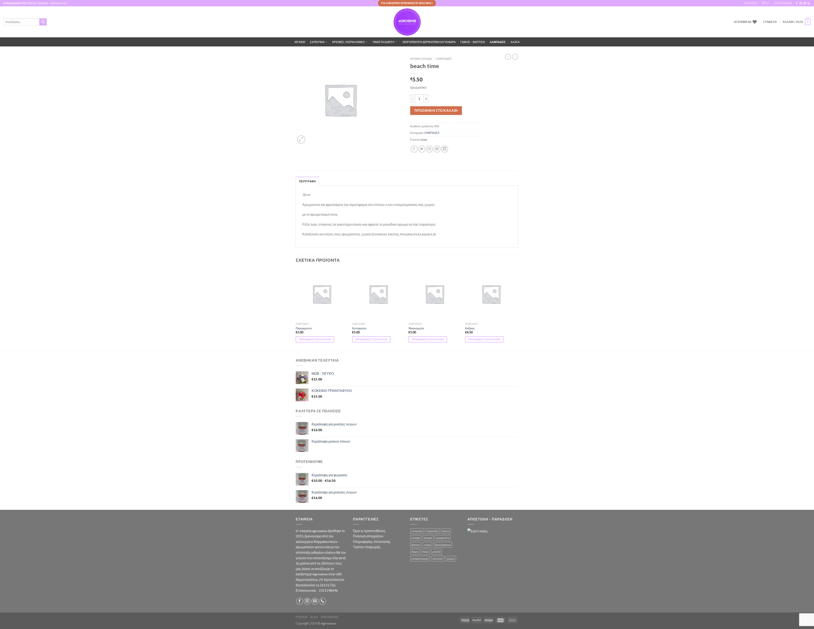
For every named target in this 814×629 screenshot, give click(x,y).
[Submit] (43, 22)
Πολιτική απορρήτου (368, 536)
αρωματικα (442, 538)
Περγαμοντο (304, 328)
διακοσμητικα (443, 545)
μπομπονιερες (420, 558)
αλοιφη (415, 538)
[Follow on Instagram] (800, 3)
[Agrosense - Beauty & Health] (407, 21)
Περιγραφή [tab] (307, 181)
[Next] (517, 309)
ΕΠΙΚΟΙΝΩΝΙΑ (783, 3)
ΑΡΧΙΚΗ (299, 42)
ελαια (423, 139)
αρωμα (428, 538)
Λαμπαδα (432, 531)
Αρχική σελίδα (421, 58)
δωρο (414, 551)
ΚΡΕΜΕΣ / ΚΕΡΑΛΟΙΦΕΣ (348, 42)
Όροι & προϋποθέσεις (369, 531)
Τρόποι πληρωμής (367, 547)
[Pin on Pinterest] (436, 148)
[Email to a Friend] (429, 148)
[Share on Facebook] (414, 148)
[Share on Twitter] (421, 148)
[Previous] (296, 309)
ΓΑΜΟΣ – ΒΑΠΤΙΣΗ (472, 42)
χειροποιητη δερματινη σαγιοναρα (429, 42)
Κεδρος (470, 328)
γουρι (427, 545)
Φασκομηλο (416, 328)
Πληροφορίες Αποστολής (372, 542)
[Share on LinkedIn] (444, 148)
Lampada (417, 531)
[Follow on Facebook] (796, 3)
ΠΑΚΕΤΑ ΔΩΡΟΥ (384, 42)
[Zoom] (301, 139)
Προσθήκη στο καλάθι (435, 110)
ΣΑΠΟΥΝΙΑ (317, 42)
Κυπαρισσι (359, 328)
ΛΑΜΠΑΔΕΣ (498, 42)
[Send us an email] (804, 3)
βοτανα (415, 545)
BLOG (765, 3)
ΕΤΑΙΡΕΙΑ (750, 3)
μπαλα (436, 551)
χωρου (451, 558)
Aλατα (515, 42)
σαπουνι (437, 558)
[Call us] (808, 3)
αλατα (446, 531)
